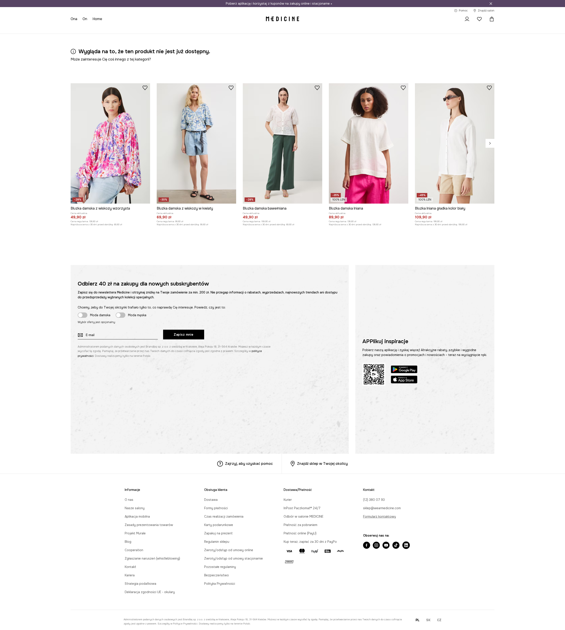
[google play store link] (404, 370)
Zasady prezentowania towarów (149, 525)
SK (428, 620)
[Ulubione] (479, 19)
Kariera (130, 575)
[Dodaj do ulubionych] (145, 87)
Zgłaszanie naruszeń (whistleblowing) (152, 558)
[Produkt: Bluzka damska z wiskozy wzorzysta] (110, 143)
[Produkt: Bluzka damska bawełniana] (282, 143)
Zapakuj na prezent (218, 533)
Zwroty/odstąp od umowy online (228, 550)
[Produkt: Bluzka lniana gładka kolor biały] (454, 143)
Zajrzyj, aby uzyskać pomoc (249, 463)
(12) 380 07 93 (374, 500)
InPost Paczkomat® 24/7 (302, 508)
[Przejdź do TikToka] (396, 545)
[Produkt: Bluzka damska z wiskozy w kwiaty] (196, 143)
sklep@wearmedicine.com (382, 508)
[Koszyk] (490, 19)
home (97, 19)
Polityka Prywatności (219, 584)
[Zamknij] (490, 3)
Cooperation (134, 550)
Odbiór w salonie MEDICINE (303, 516)
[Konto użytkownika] (467, 19)
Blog (128, 542)
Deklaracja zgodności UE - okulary (150, 592)
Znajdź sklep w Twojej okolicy (322, 463)
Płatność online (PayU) (300, 533)
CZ (439, 620)
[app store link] (404, 380)
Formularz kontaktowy (379, 516)
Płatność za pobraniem (300, 525)
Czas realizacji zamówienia (223, 516)
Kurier (288, 500)
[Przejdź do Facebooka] (366, 545)
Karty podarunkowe (218, 525)
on (85, 19)
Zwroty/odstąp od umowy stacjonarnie (233, 558)
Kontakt (130, 567)
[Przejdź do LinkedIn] (406, 545)
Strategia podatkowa (140, 584)
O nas (129, 500)
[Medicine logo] (282, 19)
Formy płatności (216, 508)
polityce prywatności (185, 623)
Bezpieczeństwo (216, 575)
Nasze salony (135, 508)
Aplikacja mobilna (137, 516)
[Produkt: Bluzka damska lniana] (368, 143)
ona (74, 19)
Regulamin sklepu (216, 542)
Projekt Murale (135, 533)
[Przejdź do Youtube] (386, 545)
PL (418, 620)
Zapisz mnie (184, 335)
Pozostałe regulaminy (220, 567)
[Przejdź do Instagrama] (376, 545)
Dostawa (211, 500)
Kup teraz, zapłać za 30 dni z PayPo (310, 542)
